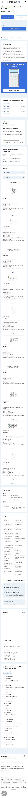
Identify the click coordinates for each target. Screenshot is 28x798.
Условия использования (6, 770)
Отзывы (19, 38)
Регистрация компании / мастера (8, 764)
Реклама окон (19, 764)
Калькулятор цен (8, 17)
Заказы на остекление (5, 766)
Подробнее (13, 789)
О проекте (3, 761)
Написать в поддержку (19, 768)
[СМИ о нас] (4, 796)
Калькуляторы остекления (17, 766)
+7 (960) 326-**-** (21, 17)
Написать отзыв (14, 28)
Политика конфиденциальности (7, 773)
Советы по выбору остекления (18, 761)
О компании (4, 38)
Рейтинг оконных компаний (7, 768)
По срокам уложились (10, 128)
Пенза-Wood (6, 143)
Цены (12, 38)
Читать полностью (7, 60)
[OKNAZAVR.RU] (13, 2)
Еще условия (13, 182)
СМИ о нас (9, 761)
